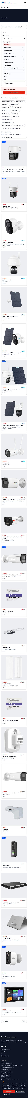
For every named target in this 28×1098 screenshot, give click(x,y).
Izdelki (3, 1051)
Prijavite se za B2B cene (14, 92)
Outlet (22, 98)
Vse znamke (6, 35)
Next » (23, 1021)
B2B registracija (5, 1056)
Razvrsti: (2, 137)
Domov (3, 7)
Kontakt (3, 1053)
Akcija (16, 98)
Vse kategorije (6, 42)
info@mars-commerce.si (7, 1067)
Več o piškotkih (19, 1088)
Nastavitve (6, 1094)
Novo (10, 98)
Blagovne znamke (5, 1049)
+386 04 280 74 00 (6, 1069)
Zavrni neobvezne (20, 1091)
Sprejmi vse (8, 1091)
